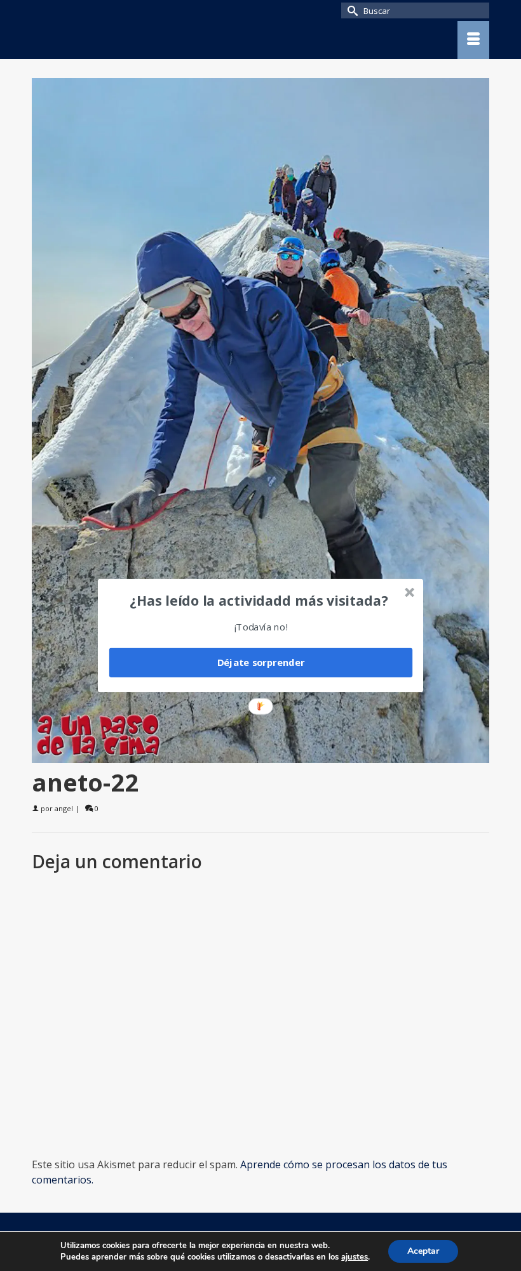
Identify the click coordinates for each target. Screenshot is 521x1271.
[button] (259, 600)
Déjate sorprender (261, 662)
